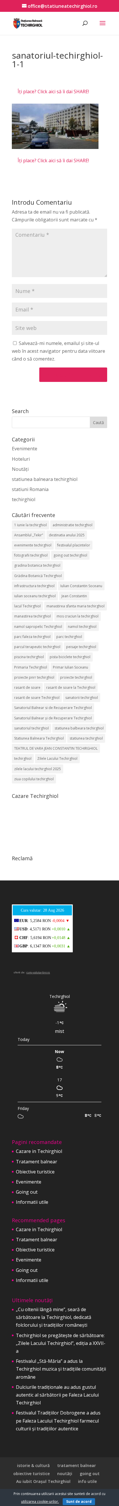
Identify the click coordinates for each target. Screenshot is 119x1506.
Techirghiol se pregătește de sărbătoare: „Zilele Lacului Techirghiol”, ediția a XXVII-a (60, 1343)
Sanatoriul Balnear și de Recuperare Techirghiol (53, 718)
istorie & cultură (33, 1465)
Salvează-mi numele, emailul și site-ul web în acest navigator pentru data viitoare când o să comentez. (58, 351)
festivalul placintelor (73, 545)
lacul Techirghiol (27, 606)
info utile (87, 1481)
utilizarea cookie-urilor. (40, 1501)
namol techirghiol (82, 626)
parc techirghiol (69, 636)
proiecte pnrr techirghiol (34, 677)
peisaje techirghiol (81, 646)
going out (90, 1473)
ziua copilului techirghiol (34, 779)
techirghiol (23, 499)
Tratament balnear (36, 1161)
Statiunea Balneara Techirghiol (39, 738)
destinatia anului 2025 (67, 535)
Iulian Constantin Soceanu (81, 585)
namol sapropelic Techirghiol (38, 626)
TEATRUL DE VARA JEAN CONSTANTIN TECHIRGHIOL (56, 748)
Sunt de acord (79, 1501)
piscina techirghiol (29, 656)
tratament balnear (76, 1465)
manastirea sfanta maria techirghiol (76, 606)
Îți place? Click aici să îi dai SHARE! (53, 91)
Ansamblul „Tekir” (28, 535)
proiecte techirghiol (76, 677)
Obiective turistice (35, 1172)
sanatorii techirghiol (81, 697)
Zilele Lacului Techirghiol (57, 758)
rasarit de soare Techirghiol (37, 697)
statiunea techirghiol (86, 738)
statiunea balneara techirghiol (44, 479)
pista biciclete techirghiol (70, 656)
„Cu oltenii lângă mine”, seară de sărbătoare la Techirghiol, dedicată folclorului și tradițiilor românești (53, 1317)
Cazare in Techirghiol (39, 1151)
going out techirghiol (70, 555)
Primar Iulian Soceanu (70, 667)
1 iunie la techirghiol (30, 524)
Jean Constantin (74, 596)
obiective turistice (31, 1473)
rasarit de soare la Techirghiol (70, 687)
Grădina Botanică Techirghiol (38, 575)
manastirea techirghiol (32, 616)
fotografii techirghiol (31, 555)
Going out (27, 1192)
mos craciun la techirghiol (77, 616)
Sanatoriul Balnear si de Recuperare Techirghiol (53, 707)
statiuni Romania (30, 489)
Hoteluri (21, 459)
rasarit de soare (27, 687)
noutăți (64, 1473)
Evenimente (24, 448)
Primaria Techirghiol (30, 667)
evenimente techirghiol (32, 545)
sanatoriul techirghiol (31, 728)
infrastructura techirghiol (34, 585)
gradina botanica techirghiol (37, 565)
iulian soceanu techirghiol (35, 596)
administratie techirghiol (72, 524)
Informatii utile (32, 1202)
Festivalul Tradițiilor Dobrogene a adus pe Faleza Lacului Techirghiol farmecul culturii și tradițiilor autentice (58, 1421)
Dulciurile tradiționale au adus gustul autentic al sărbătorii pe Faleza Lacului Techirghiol (57, 1395)
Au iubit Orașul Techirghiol (43, 1481)
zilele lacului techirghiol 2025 (37, 768)
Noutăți (20, 469)
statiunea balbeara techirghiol (79, 728)
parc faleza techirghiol (32, 636)
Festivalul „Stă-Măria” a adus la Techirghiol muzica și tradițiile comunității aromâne (61, 1369)
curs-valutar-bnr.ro (38, 972)
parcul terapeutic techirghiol (37, 646)
